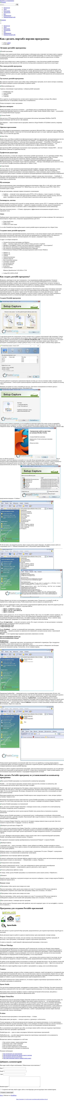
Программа (7, 11)
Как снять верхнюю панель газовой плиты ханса (17, 1058)
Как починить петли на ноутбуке (12, 1056)
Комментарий (4, 1086)
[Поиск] (17, 5)
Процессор (7, 7)
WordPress (13, 1095)
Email (2, 1071)
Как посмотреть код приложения (12, 1053)
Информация (7, 15)
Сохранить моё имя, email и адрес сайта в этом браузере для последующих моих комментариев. (29, 1089)
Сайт (1, 1074)
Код (5, 14)
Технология (7, 12)
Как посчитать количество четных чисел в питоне (17, 1055)
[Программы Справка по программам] (3, 2)
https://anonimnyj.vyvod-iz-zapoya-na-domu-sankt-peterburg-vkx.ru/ (32, 1099)
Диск (5, 9)
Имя (1, 1068)
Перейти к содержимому (7, 0)
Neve (1, 1095)
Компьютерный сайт (9, 17)
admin (8, 43)
